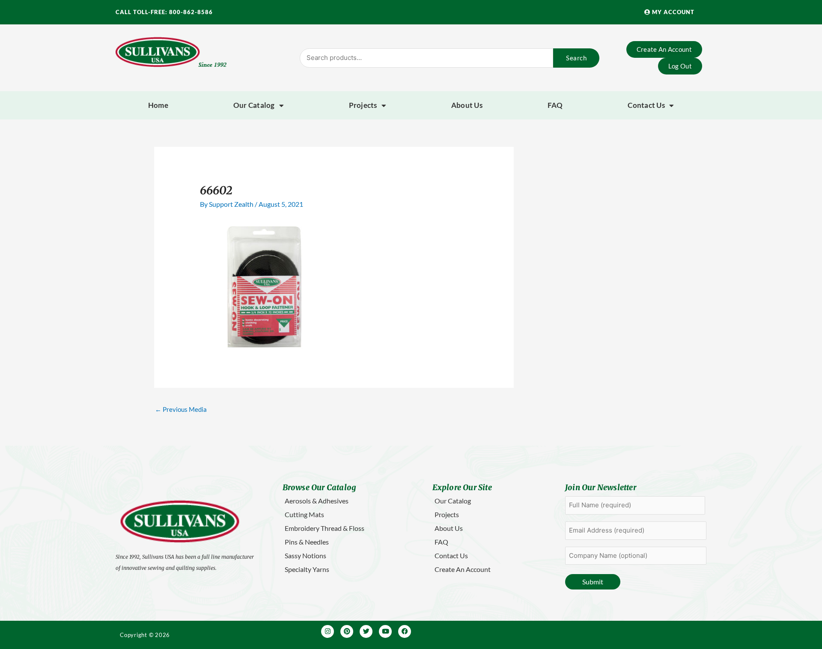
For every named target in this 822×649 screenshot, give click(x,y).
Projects (363, 105)
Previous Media (181, 409)
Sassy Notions (305, 555)
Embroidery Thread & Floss (324, 528)
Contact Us (646, 105)
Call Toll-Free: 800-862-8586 (164, 12)
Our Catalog (254, 105)
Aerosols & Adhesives (316, 501)
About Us (466, 105)
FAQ (555, 105)
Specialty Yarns (307, 569)
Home (158, 105)
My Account (672, 12)
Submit (592, 582)
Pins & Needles (307, 542)
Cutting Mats (304, 514)
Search (576, 58)
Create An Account (463, 569)
